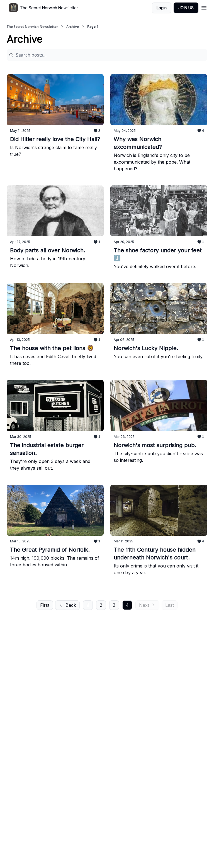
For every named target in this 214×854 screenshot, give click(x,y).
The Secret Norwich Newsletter (32, 27)
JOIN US (186, 7)
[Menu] (204, 7)
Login (162, 7)
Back (70, 605)
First (44, 605)
